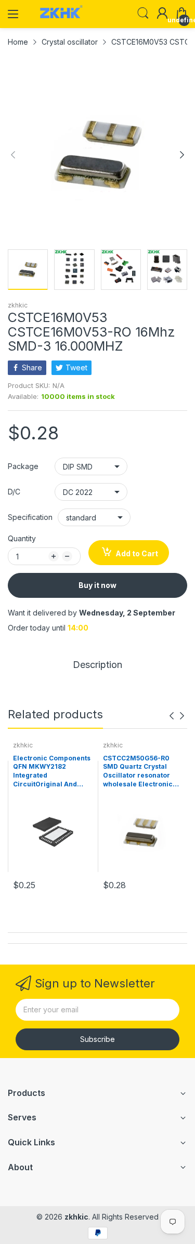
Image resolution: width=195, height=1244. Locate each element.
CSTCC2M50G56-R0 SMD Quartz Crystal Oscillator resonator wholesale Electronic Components (138, 772)
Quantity (22, 538)
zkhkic (18, 305)
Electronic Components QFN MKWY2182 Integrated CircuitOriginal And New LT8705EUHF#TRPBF (51, 772)
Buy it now (97, 585)
